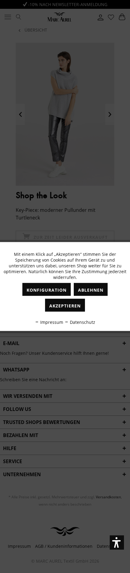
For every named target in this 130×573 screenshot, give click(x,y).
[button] (117, 542)
